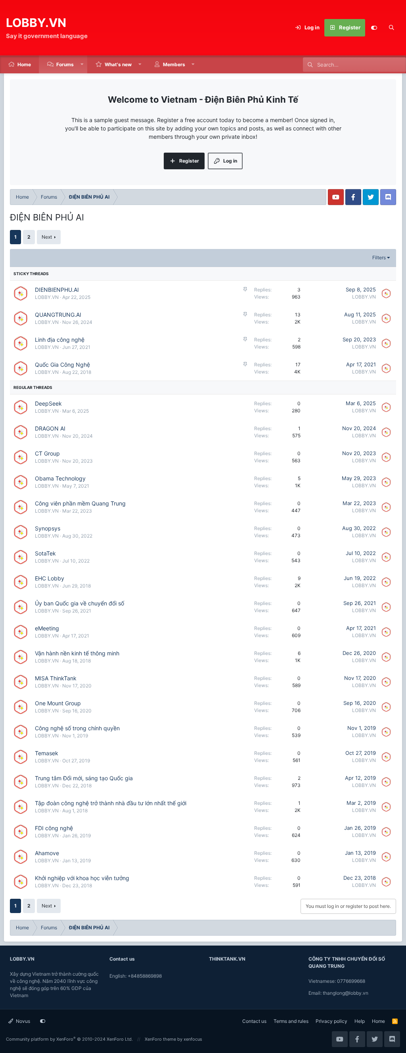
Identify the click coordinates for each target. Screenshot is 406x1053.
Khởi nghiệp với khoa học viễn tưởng (82, 878)
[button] (82, 64)
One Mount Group (58, 703)
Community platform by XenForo (69, 1039)
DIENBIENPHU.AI (57, 289)
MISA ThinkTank (56, 678)
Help (359, 1021)
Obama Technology (60, 478)
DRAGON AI (50, 428)
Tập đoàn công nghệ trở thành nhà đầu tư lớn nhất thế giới (110, 803)
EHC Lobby (49, 578)
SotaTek (45, 553)
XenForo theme (160, 1039)
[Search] (391, 27)
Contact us (254, 1021)
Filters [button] (379, 257)
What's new (118, 64)
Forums (65, 64)
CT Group (47, 453)
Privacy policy (331, 1021)
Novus (22, 1021)
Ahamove (47, 853)
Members (174, 64)
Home (24, 64)
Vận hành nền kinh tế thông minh (77, 653)
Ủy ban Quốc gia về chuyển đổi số (79, 603)
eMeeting (47, 628)
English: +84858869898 (135, 976)
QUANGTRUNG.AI (58, 314)
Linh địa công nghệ (59, 339)
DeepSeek (48, 403)
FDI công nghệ (54, 828)
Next (47, 237)
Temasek (46, 753)
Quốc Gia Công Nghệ (62, 364)
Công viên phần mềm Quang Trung (80, 503)
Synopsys (47, 528)
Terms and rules (291, 1021)
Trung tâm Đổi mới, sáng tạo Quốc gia (84, 778)
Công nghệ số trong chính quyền (77, 728)
